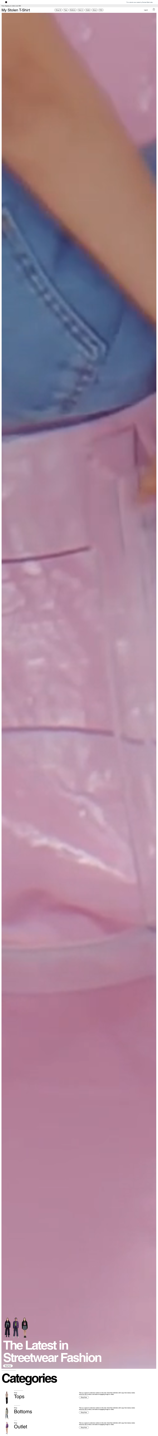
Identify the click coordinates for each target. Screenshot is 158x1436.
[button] (154, 9)
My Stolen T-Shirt (16, 10)
